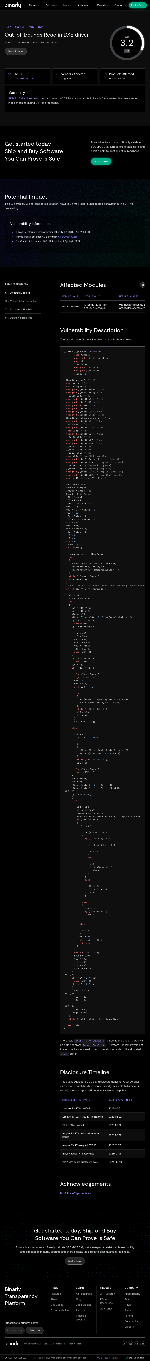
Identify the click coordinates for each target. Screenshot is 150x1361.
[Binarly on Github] (136, 1343)
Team (128, 1299)
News (128, 1304)
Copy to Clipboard (131, 351)
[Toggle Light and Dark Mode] (142, 285)
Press (128, 1310)
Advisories (83, 5)
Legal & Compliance (54, 1343)
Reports (80, 1310)
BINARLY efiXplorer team (23, 98)
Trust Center (74, 1343)
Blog (78, 1299)
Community (131, 1321)
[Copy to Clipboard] (46, 27)
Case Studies (83, 1304)
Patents (129, 1315)
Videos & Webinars (81, 1317)
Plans (54, 1299)
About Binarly (132, 1293)
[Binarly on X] (124, 1343)
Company (119, 5)
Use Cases (57, 1304)
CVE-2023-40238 (67, 236)
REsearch (101, 5)
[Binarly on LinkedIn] (130, 1343)
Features (56, 1293)
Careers (129, 1326)
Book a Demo (137, 5)
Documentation (60, 1310)
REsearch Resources (106, 1301)
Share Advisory (15, 51)
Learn (66, 5)
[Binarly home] (13, 5)
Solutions (50, 5)
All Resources (84, 1293)
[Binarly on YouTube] (142, 1343)
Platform (33, 5)
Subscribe (35, 1330)
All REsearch (107, 1293)
